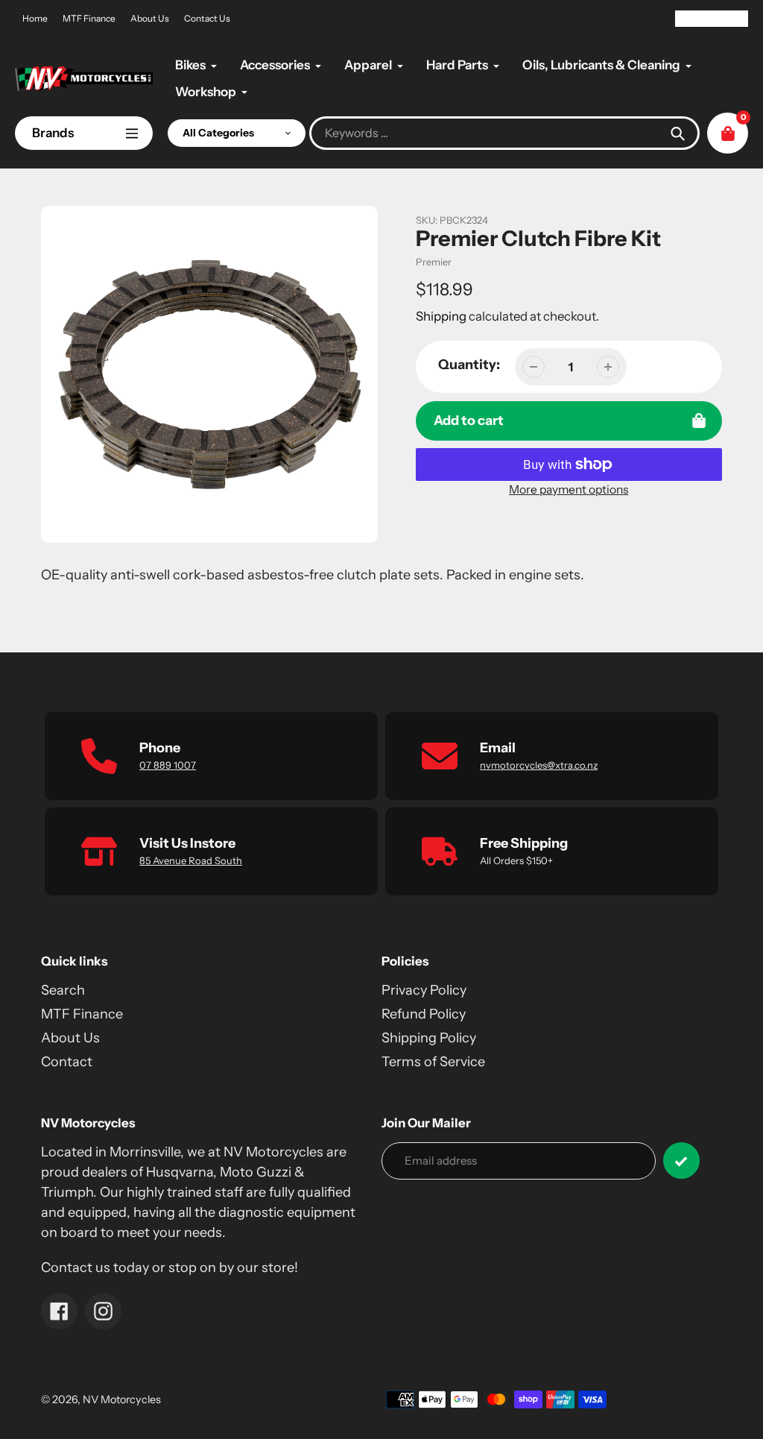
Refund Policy (424, 1014)
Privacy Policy (424, 990)
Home (35, 18)
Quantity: (469, 364)
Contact (66, 1062)
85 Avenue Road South (190, 860)
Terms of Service (433, 1062)
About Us (149, 18)
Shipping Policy (429, 1038)
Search (63, 990)
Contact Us (207, 18)
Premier (434, 262)
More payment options (568, 489)
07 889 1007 (167, 765)
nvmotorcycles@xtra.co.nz (539, 765)
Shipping (441, 316)
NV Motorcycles (122, 1399)
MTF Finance (89, 18)
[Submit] (681, 1160)
